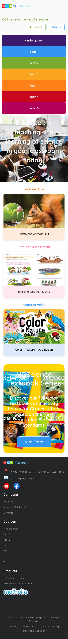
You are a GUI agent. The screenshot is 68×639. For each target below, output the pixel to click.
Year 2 (6, 539)
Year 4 (6, 550)
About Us (8, 501)
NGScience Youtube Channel (19, 583)
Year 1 (6, 534)
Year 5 (6, 556)
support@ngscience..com (21, 478)
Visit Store (34, 441)
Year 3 (6, 545)
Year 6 (6, 562)
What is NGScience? (15, 507)
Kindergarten (10, 528)
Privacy (13, 626)
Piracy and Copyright (34, 630)
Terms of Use (30, 626)
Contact (8, 512)
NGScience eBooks (14, 577)
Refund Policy (51, 626)
